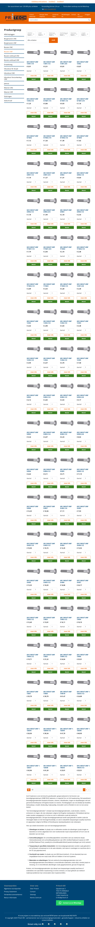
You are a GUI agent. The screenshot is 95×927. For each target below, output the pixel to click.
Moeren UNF (8, 92)
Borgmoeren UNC (10, 39)
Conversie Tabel (55, 15)
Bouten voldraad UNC (11, 56)
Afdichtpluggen (9, 34)
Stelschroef (8, 101)
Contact (73, 14)
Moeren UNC (8, 88)
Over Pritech (34, 889)
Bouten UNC (8, 47)
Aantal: (29, 71)
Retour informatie (10, 898)
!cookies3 (52, 1)
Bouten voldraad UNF (11, 60)
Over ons (34, 885)
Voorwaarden (10, 885)
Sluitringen (8, 96)
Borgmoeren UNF (10, 43)
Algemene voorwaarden (12, 889)
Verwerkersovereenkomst (13, 895)
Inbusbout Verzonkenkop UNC (13, 78)
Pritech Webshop (32, 15)
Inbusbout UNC (9, 73)
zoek (53, 40)
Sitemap (33, 895)
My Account (80, 15)
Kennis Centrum (35, 898)
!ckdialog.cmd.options (39, 1)
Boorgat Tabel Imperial (44, 15)
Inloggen (87, 14)
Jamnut (6, 83)
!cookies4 (60, 1)
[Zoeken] (89, 20)
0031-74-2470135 (50, 9)
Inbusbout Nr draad (11, 69)
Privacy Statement (10, 892)
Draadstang (8, 64)
